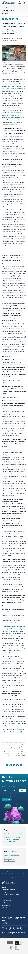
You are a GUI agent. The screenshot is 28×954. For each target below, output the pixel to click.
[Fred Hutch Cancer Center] (8, 882)
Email (13, 19)
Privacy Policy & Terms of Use (9, 898)
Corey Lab (7, 833)
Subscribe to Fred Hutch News (10, 894)
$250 (14, 790)
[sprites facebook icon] (3, 928)
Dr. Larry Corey (13, 113)
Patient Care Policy (6, 905)
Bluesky (17, 19)
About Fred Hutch (9, 861)
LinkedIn (6, 19)
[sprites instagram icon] (17, 928)
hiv (22, 833)
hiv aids (6, 842)
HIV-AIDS (16, 840)
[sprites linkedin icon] (10, 928)
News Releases (8, 857)
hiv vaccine (7, 835)
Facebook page (15, 732)
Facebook (3, 19)
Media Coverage (9, 859)
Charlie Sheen (19, 645)
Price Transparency (6, 902)
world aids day (8, 840)
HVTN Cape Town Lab (10, 837)
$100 (22, 790)
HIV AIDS (12, 842)
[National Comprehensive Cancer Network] (19, 943)
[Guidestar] (17, 948)
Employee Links (6, 892)
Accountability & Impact (8, 889)
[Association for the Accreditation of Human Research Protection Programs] (11, 948)
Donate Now (6, 799)
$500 (5, 790)
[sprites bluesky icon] (21, 928)
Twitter (10, 19)
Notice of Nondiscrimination (8, 910)
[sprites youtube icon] (14, 928)
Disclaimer (4, 907)
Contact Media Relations (11, 855)
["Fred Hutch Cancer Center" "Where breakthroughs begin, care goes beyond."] (8, 2)
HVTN (20, 837)
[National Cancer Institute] (8, 943)
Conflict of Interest (6, 900)
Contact (4, 887)
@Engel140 (21, 755)
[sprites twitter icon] (6, 928)
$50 (5, 795)
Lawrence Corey (16, 833)
